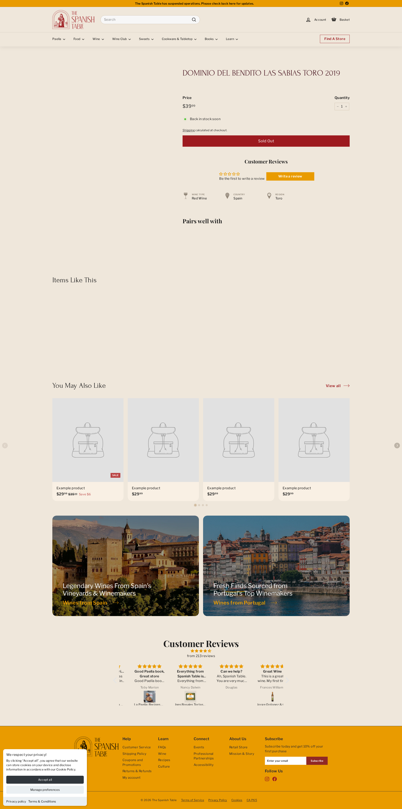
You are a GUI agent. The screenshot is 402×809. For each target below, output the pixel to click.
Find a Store (334, 39)
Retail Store (238, 747)
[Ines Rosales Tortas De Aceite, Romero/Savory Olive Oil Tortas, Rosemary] (181, 696)
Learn (230, 39)
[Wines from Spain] (125, 566)
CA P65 (252, 800)
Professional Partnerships (204, 756)
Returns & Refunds (137, 771)
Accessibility (204, 765)
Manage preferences (45, 789)
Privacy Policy (217, 800)
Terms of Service (192, 800)
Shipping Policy (134, 754)
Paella (57, 39)
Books (209, 39)
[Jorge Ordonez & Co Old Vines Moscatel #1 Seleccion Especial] (262, 696)
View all (333, 386)
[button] (195, 505)
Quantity (342, 98)
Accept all (45, 779)
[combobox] (150, 19)
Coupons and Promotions (132, 762)
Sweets (144, 39)
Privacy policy (16, 801)
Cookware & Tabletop (177, 39)
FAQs (162, 747)
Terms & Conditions (42, 801)
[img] (201, 651)
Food (77, 39)
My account (131, 777)
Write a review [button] (290, 176)
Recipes (164, 760)
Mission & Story (241, 754)
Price (187, 98)
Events (199, 747)
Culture (164, 766)
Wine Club (120, 39)
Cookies (236, 800)
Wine (97, 39)
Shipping (189, 130)
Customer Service (136, 747)
